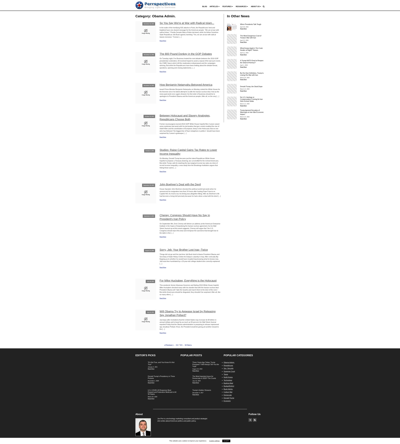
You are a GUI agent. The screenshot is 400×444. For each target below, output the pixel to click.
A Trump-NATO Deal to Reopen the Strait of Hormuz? (251, 61)
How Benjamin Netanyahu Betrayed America (186, 84)
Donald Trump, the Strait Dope (251, 86)
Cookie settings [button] (214, 441)
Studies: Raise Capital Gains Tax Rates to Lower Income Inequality (188, 151)
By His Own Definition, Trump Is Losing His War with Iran (252, 74)
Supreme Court (229, 371)
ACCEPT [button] (226, 441)
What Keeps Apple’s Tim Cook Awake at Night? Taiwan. (251, 49)
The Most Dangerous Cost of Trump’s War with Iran (250, 37)
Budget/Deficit (229, 386)
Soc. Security (228, 368)
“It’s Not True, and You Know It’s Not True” (161, 363)
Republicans (228, 365)
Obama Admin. (229, 362)
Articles (214, 6)
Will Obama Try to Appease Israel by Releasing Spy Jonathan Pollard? (188, 313)
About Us (255, 6)
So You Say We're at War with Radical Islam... (187, 23)
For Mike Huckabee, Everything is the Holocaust (188, 280)
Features (227, 6)
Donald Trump (229, 398)
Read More (163, 41)
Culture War (228, 392)
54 (186, 345)
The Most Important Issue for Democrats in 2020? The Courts (204, 377)
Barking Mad (228, 383)
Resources (241, 6)
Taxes (226, 374)
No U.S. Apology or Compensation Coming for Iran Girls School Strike (251, 99)
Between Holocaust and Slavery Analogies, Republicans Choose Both (185, 117)
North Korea (228, 377)
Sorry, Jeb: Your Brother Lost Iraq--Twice (184, 249)
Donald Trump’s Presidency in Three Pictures (161, 377)
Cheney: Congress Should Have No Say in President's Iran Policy (185, 217)
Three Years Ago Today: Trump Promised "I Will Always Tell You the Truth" (205, 364)
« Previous (168, 345)
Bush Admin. (228, 389)
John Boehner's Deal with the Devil (180, 184)
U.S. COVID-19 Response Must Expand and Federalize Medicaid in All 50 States (162, 392)
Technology (228, 380)
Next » (189, 345)
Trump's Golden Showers (201, 390)
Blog (204, 6)
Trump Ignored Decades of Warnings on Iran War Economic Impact (252, 112)
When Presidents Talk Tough (250, 24)
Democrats (228, 395)
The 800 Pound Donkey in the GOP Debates (186, 53)
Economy (227, 401)
